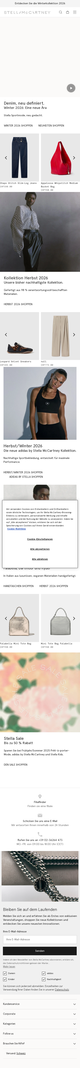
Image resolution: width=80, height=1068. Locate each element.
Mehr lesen (9, 967)
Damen (11, 973)
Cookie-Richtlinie (16, 529)
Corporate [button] (9, 1014)
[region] (40, 534)
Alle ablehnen (40, 559)
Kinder (11, 979)
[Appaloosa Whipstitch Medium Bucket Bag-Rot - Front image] (60, 157)
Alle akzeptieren (40, 549)
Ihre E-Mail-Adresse (15, 931)
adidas (50, 973)
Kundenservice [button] (11, 1004)
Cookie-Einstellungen (40, 539)
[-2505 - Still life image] (60, 336)
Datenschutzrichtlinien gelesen (22, 963)
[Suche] (60, 12)
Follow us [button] (8, 1034)
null (43, 362)
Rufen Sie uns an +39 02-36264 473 (40, 840)
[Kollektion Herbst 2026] (40, 232)
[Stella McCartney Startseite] (27, 12)
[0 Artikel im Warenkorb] (67, 12)
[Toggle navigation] (74, 12)
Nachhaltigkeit (54, 979)
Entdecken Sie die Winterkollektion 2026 (40, 3)
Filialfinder (40, 802)
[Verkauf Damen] (40, 692)
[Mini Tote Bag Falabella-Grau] (60, 618)
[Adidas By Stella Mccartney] (40, 403)
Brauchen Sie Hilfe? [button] (14, 1043)
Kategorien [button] (9, 1024)
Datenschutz (62, 990)
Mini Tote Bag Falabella (56, 644)
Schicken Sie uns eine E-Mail (40, 821)
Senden (39, 951)
